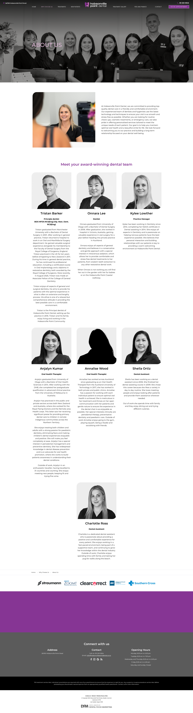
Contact (158, 7)
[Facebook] (91, 659)
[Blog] (101, 659)
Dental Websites (94, 705)
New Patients (75, 7)
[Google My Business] (98, 659)
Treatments (62, 7)
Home (34, 7)
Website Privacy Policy (102, 695)
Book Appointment (179, 7)
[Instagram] (94, 659)
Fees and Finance (140, 7)
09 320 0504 (184, 3)
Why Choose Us (46, 7)
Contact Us (88, 695)
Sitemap (94, 695)
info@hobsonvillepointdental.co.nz (99, 655)
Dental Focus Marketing (100, 707)
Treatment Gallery (119, 7)
